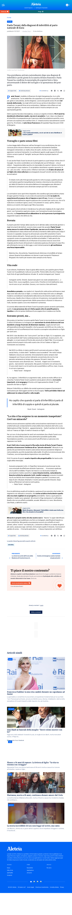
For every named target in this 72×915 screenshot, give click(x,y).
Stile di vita (10, 870)
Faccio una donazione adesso (20, 583)
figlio (10, 742)
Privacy (62, 887)
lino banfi (11, 709)
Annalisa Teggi (26, 31)
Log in (41, 605)
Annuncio (29, 873)
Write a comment (36, 612)
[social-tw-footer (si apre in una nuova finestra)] (37, 882)
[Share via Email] (61, 90)
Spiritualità (10, 873)
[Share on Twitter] (58, 90)
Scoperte (9, 875)
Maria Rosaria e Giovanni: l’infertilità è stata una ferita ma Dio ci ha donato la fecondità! (43, 511)
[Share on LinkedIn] (54, 90)
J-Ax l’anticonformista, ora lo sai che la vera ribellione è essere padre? (42, 133)
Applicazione (30, 870)
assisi (10, 659)
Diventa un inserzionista (41, 887)
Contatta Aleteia (54, 887)
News (8, 868)
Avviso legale (30, 887)
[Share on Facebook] (51, 90)
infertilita (11, 545)
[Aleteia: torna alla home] (36, 4)
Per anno (49, 868)
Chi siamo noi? (22, 887)
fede (10, 774)
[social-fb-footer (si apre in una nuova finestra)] (34, 882)
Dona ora (3, 11)
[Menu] (12, 5)
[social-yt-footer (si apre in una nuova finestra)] (31, 882)
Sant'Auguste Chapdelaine (42, 8)
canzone (11, 805)
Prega (39, 11)
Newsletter (30, 868)
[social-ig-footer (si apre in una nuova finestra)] (41, 882)
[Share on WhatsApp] (64, 90)
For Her (9, 17)
